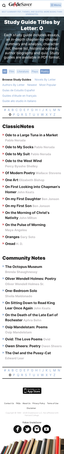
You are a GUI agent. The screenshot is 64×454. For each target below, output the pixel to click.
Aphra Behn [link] (32, 320)
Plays (35, 71)
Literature (23, 71)
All (4, 71)
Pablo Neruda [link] (15, 140)
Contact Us (9, 403)
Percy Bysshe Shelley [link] (21, 166)
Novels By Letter (45, 79)
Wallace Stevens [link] (48, 173)
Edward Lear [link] (14, 358)
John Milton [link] (28, 218)
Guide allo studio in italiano (19, 101)
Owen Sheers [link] (51, 346)
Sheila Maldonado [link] (18, 296)
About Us (26, 403)
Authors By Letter (13, 84)
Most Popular (47, 84)
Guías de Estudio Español (18, 90)
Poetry (45, 71)
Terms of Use (52, 403)
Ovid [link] (46, 339)
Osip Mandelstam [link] (18, 332)
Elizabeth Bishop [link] (31, 180)
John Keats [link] (25, 192)
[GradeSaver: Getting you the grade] (20, 5)
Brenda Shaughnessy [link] (21, 272)
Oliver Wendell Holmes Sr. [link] (24, 284)
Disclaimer (31, 408)
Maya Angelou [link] (16, 230)
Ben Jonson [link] (50, 199)
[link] (31, 135)
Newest (32, 84)
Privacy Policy (38, 403)
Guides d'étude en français (19, 95)
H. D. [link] (19, 244)
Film (11, 71)
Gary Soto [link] (27, 237)
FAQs (18, 403)
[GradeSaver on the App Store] (32, 391)
